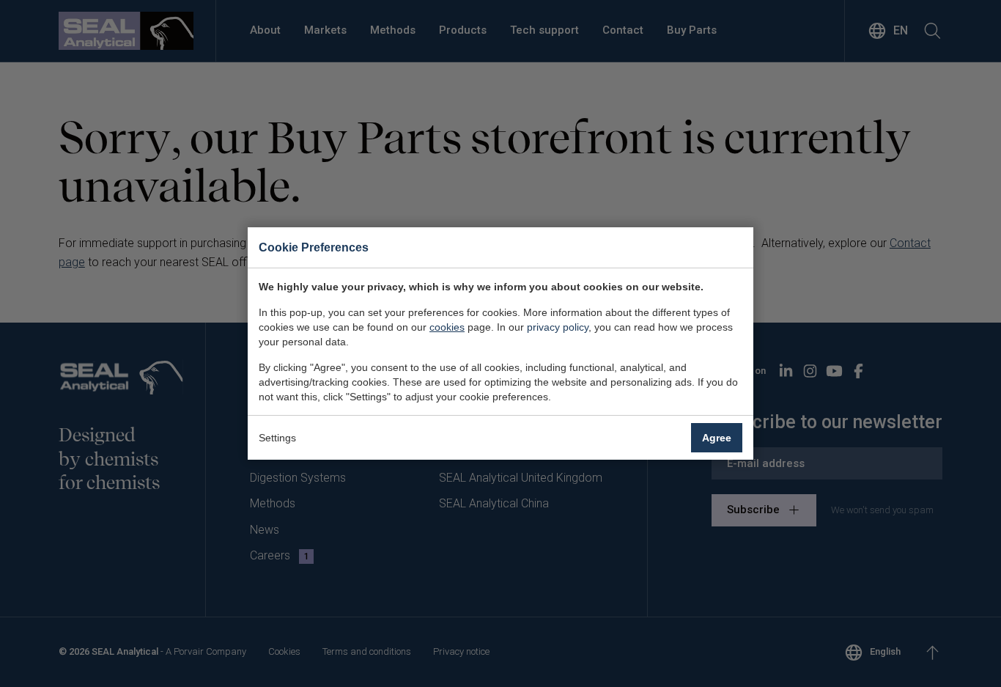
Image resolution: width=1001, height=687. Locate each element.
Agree (716, 438)
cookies (447, 327)
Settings (277, 438)
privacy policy (557, 327)
